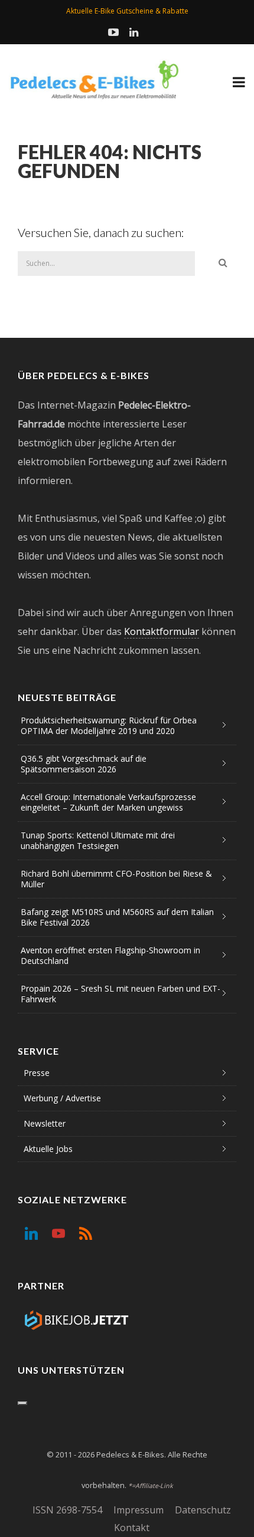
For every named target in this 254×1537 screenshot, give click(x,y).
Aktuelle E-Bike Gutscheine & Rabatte (127, 11)
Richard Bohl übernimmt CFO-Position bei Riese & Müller (116, 879)
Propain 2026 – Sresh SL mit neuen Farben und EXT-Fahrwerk (120, 994)
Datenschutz (203, 1509)
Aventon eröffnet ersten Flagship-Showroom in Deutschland (110, 955)
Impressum (138, 1509)
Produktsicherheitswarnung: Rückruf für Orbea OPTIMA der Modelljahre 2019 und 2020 (109, 725)
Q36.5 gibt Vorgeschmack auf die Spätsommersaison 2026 (83, 764)
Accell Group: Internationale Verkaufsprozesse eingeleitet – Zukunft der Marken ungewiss (108, 802)
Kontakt (131, 1527)
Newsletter (45, 1123)
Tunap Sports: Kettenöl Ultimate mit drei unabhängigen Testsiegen (98, 840)
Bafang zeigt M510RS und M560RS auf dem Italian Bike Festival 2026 (117, 917)
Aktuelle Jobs (48, 1148)
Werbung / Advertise (62, 1098)
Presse (37, 1072)
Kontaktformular (161, 631)
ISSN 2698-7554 (67, 1509)
